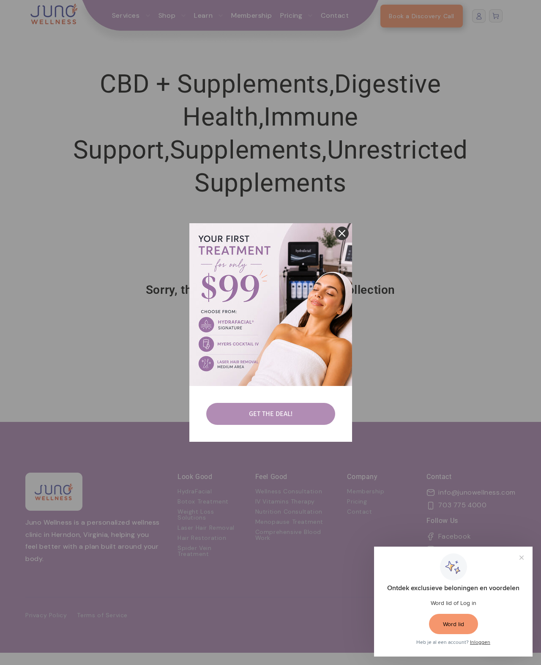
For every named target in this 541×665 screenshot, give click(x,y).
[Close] (342, 233)
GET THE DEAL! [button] (270, 414)
